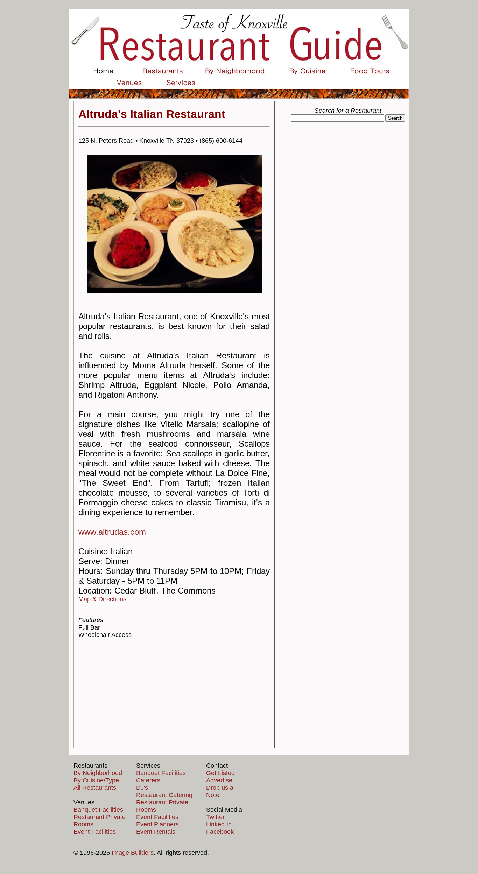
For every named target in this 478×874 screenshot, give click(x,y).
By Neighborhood (97, 772)
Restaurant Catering (164, 794)
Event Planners (157, 824)
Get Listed (220, 772)
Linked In (219, 824)
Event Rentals (155, 831)
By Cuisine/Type (96, 780)
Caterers (148, 780)
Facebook (220, 831)
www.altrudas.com (112, 532)
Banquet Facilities (98, 809)
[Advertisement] (174, 693)
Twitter (215, 816)
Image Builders (133, 852)
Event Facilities (94, 831)
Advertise (219, 780)
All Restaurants (94, 787)
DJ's (142, 787)
